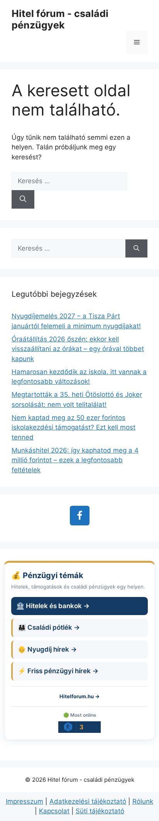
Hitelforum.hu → (79, 696)
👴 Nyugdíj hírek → (47, 649)
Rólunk (142, 801)
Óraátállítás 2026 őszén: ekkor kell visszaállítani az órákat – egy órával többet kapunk (78, 349)
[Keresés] (23, 199)
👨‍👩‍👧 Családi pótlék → (49, 627)
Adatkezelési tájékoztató (87, 801)
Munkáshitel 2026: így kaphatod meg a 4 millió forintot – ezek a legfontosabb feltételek (75, 460)
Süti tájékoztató (100, 811)
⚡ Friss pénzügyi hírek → (58, 671)
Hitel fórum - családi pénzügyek (60, 19)
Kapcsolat (54, 811)
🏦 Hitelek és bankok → (53, 606)
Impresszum (24, 801)
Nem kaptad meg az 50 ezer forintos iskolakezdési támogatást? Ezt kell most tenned (73, 427)
